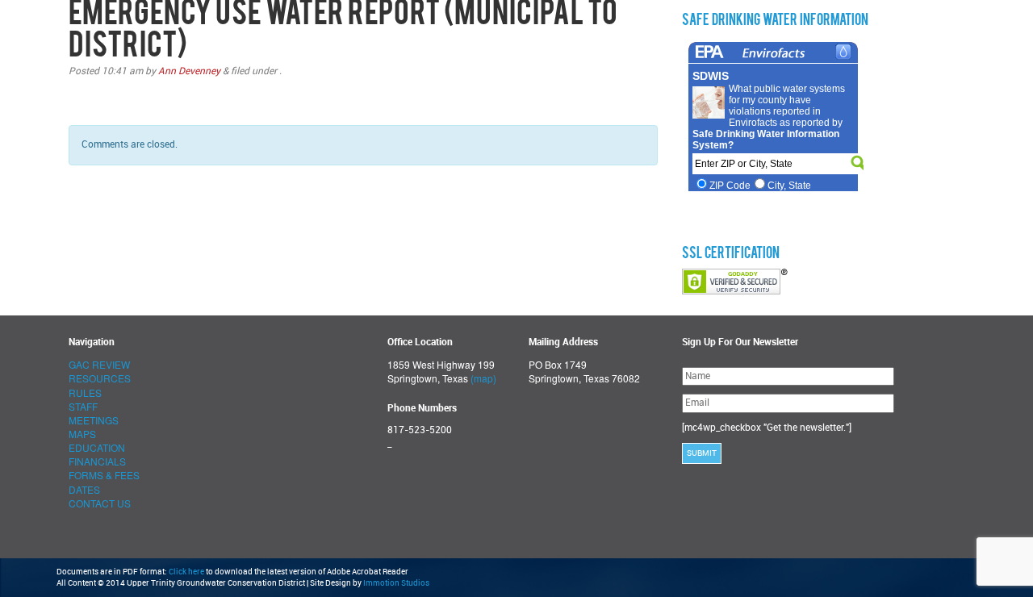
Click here (186, 572)
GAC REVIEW (99, 364)
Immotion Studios (396, 583)
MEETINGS (94, 420)
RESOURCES (100, 378)
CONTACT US (100, 503)
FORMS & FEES (104, 475)
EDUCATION (97, 447)
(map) (483, 378)
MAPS (82, 433)
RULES (85, 392)
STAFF (83, 406)
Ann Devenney (189, 71)
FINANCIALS (97, 461)
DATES (84, 489)
